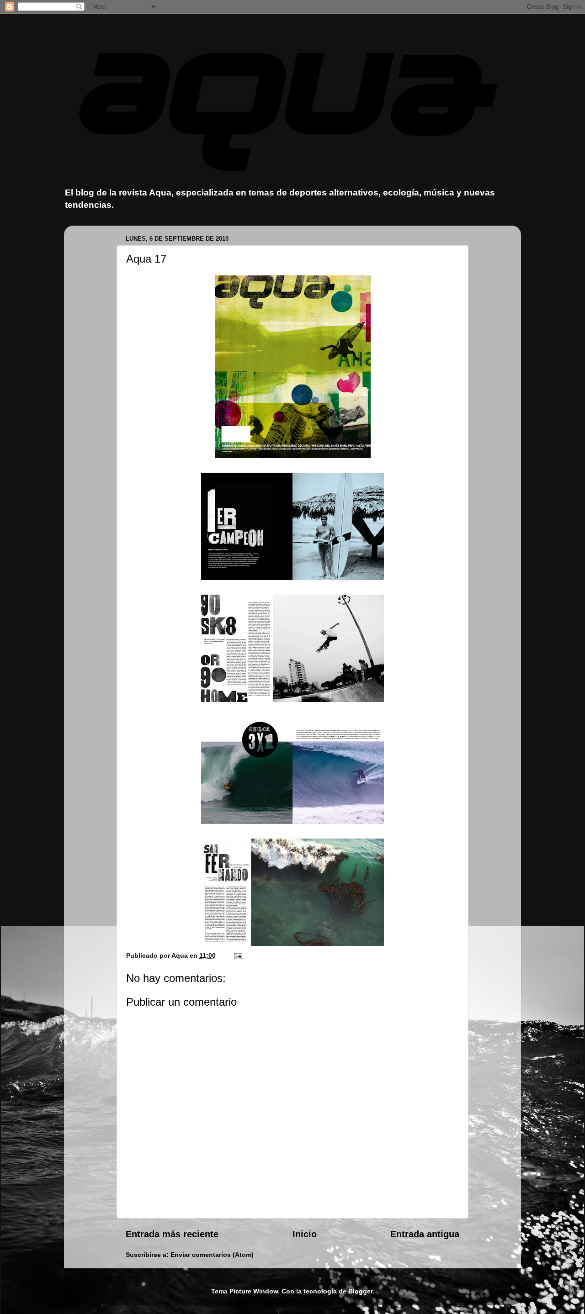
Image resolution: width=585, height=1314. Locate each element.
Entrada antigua (424, 1234)
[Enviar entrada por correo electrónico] (237, 955)
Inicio (304, 1234)
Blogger (360, 1291)
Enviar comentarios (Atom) (212, 1254)
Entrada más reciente (172, 1234)
